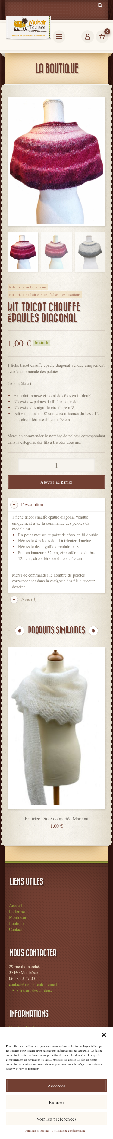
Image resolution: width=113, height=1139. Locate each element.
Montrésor (18, 917)
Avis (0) (28, 599)
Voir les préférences (56, 1119)
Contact (15, 929)
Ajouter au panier (56, 482)
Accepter (57, 1086)
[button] (104, 1035)
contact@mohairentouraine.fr (34, 984)
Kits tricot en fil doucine (28, 287)
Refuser (56, 1102)
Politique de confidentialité (68, 1130)
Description (32, 504)
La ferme (17, 911)
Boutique (16, 923)
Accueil (15, 905)
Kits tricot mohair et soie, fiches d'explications (45, 294)
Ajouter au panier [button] (57, 814)
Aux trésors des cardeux (31, 990)
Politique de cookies (37, 1130)
